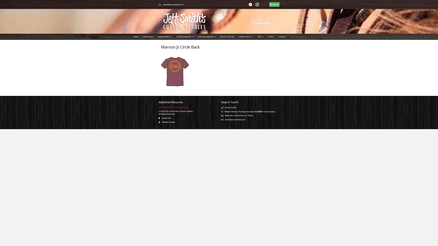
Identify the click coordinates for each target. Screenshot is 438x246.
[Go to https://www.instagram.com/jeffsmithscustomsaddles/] (257, 5)
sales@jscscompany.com (173, 5)
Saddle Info (166, 118)
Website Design (168, 122)
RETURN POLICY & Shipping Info (173, 107)
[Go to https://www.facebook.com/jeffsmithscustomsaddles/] (250, 5)
